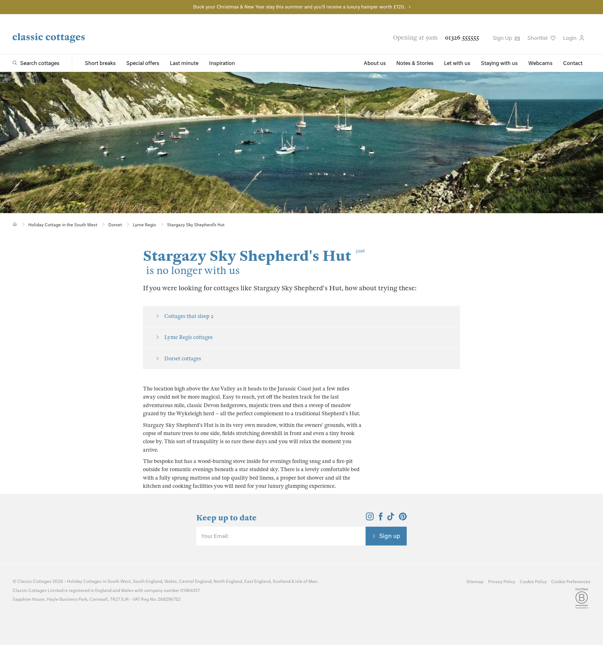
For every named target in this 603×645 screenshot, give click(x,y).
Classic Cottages (34, 581)
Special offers (142, 63)
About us (375, 63)
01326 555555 (462, 37)
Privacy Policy (501, 581)
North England (228, 581)
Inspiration (222, 63)
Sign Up (503, 38)
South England (147, 581)
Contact (573, 63)
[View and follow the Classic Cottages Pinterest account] (403, 518)
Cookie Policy (533, 581)
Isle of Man (306, 581)
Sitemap (475, 581)
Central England (195, 581)
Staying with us (499, 63)
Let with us (457, 63)
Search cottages (39, 63)
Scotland (282, 581)
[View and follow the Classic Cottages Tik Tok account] (390, 518)
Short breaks (100, 63)
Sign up (389, 536)
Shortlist (538, 38)
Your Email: (215, 536)
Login (570, 38)
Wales (170, 581)
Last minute (184, 63)
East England (257, 581)
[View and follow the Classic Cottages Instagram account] (370, 518)
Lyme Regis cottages (188, 337)
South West (119, 581)
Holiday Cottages (84, 581)
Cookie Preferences (570, 581)
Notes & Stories (414, 63)
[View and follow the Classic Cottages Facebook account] (381, 518)
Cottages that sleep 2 (189, 316)
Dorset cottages (182, 358)
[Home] (15, 224)
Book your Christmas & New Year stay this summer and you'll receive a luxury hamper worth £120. (299, 7)
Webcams (540, 63)
